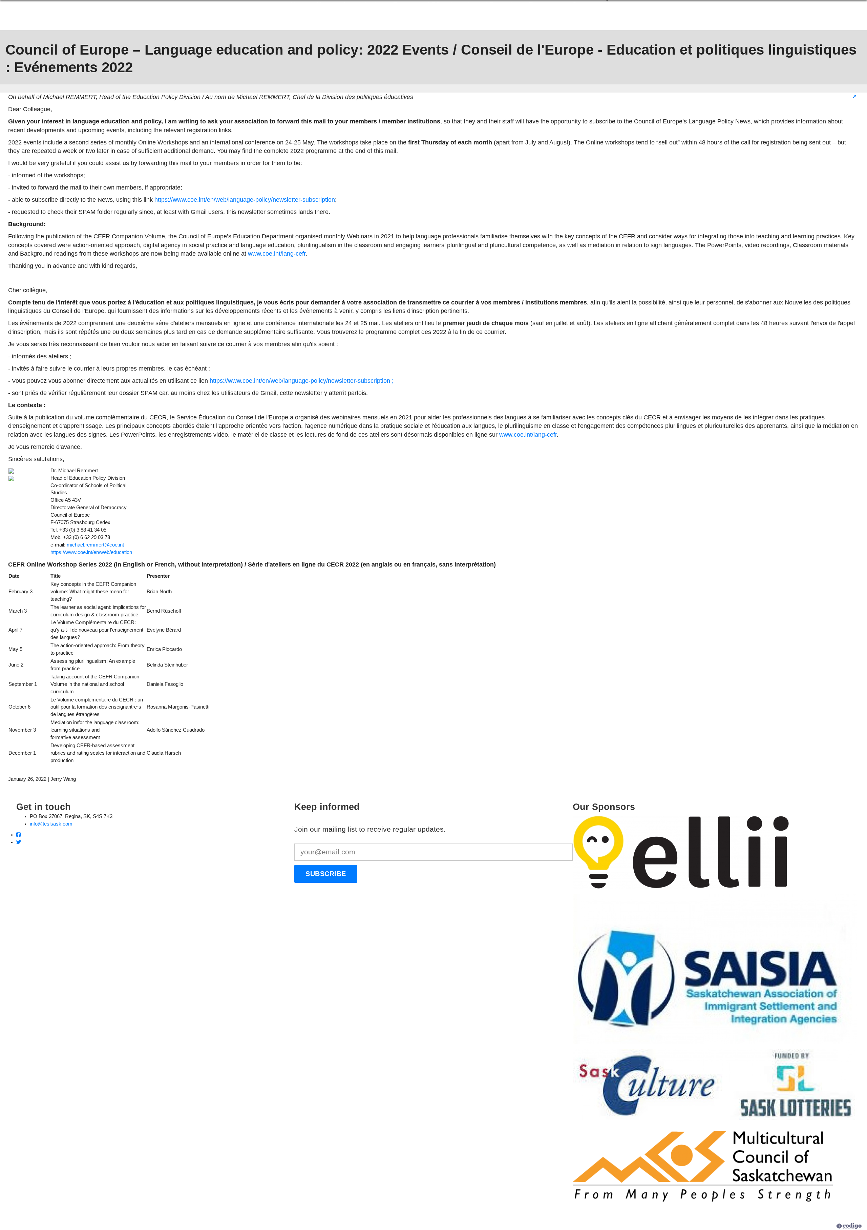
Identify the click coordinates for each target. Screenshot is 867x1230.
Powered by (824, 1226)
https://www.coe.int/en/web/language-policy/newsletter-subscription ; (302, 380)
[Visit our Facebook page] (18, 834)
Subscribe (325, 873)
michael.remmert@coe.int (95, 545)
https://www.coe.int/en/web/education (91, 552)
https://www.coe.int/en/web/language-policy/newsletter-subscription (244, 199)
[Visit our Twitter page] (18, 842)
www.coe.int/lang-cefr (276, 253)
